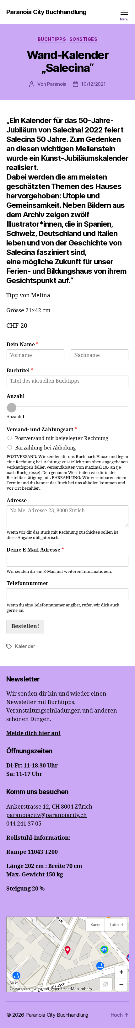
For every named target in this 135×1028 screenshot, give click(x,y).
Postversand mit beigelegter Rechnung (61, 438)
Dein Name (23, 345)
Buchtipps (52, 39)
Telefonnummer (27, 583)
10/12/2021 (93, 84)
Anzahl (16, 396)
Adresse (17, 501)
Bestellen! (25, 626)
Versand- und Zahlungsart (42, 430)
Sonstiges (83, 39)
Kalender (25, 646)
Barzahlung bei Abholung (45, 448)
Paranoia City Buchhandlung (46, 12)
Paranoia (57, 84)
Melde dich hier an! (33, 733)
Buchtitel (20, 371)
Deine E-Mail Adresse (35, 550)
